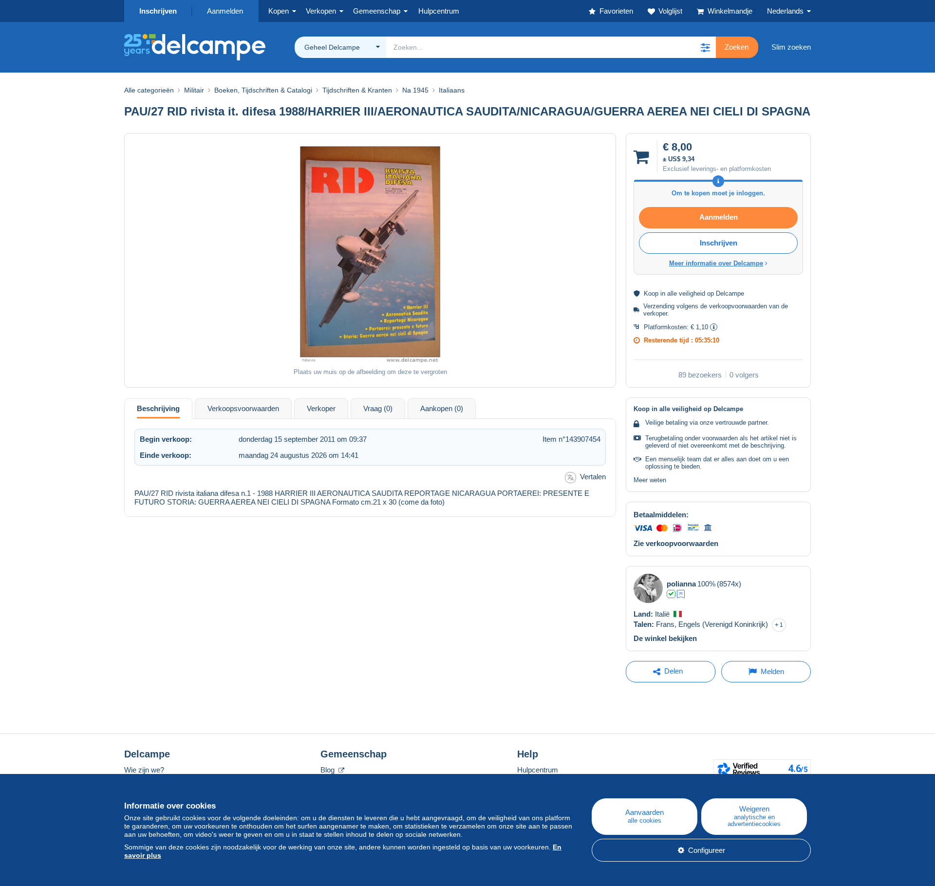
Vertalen (593, 476)
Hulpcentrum (537, 770)
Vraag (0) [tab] (378, 408)
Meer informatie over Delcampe (716, 263)
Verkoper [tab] (321, 408)
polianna (681, 583)
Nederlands (785, 11)
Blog (328, 770)
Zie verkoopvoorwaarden (676, 543)
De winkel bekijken (665, 638)
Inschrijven (158, 11)
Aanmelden (225, 11)
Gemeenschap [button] (376, 11)
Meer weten (650, 480)
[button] (705, 47)
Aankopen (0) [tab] (441, 408)
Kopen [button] (278, 11)
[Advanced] (681, 594)
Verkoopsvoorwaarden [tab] (243, 408)
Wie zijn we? (144, 770)
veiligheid (692, 293)
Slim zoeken (791, 47)
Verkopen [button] (321, 11)
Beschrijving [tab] (158, 408)
